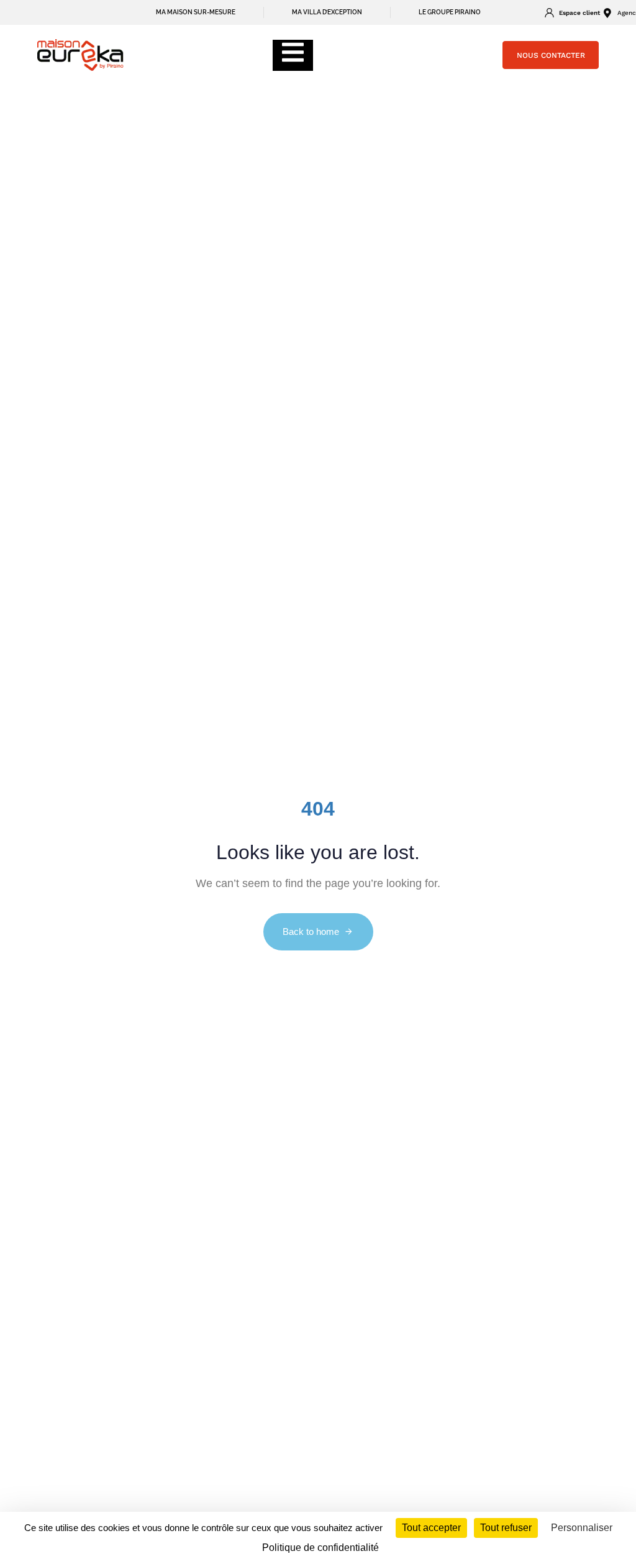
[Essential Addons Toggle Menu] (293, 55)
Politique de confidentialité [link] (320, 1547)
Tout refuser (506, 1527)
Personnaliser (581, 1527)
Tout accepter (431, 1527)
